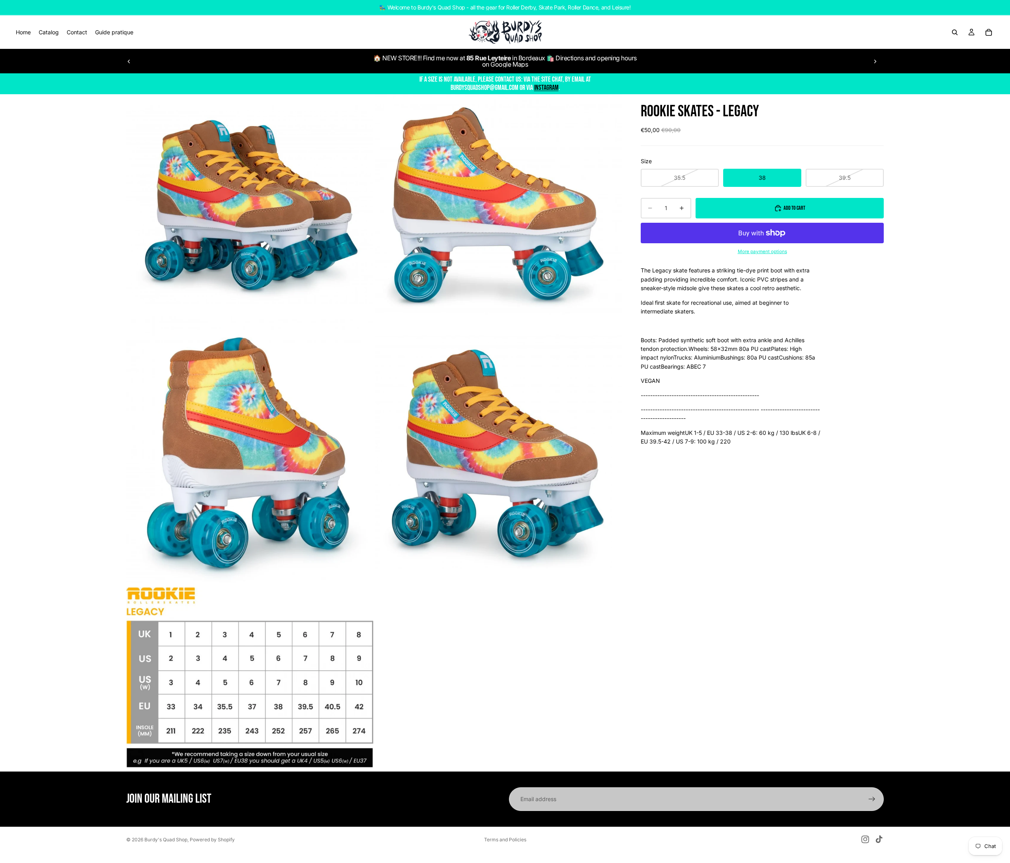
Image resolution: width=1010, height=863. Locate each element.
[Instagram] (865, 839)
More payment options (762, 251)
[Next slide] (875, 61)
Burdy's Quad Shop (165, 839)
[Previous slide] (129, 61)
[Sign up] (872, 799)
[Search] (954, 32)
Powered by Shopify (212, 839)
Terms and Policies (505, 839)
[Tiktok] (879, 839)
